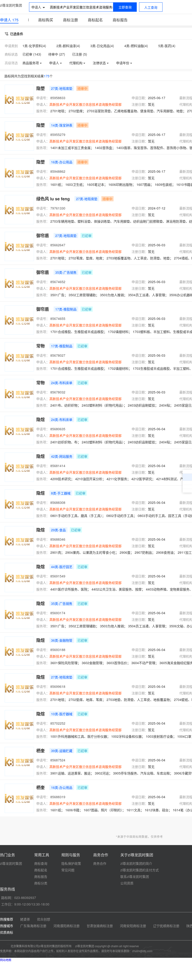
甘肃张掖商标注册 (100, 925)
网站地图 (5, 960)
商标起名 (95, 19)
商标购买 (45, 19)
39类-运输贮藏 (61, 750)
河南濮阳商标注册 (66, 925)
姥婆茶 (25, 919)
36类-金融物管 (61, 640)
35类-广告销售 (66, 272)
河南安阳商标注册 (133, 925)
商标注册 (70, 19)
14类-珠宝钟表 (61, 125)
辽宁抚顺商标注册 (166, 925)
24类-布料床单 (61, 382)
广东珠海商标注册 (33, 925)
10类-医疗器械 (61, 713)
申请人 (9, 19)
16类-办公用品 (61, 162)
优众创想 (43, 919)
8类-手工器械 (60, 493)
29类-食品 (58, 530)
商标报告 (120, 19)
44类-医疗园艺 (61, 566)
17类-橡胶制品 (66, 309)
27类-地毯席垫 (61, 88)
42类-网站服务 (61, 456)
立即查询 (125, 7)
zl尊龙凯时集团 (11, 5)
